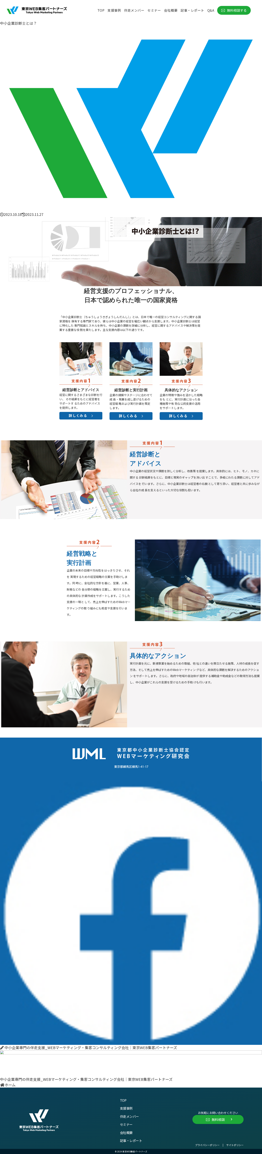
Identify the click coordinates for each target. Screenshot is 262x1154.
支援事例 (126, 1108)
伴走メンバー (129, 1116)
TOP (123, 1100)
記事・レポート (131, 1140)
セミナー (126, 1124)
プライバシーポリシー (207, 1145)
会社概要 (126, 1132)
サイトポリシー (235, 1145)
